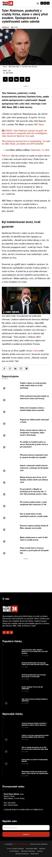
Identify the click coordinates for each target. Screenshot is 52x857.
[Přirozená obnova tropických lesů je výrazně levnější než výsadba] (10, 456)
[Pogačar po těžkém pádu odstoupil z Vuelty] (10, 421)
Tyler (21, 207)
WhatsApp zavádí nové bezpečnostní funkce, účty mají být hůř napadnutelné (35, 772)
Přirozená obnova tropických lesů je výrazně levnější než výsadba (34, 456)
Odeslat (26, 834)
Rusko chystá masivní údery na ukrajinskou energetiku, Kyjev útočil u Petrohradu (33, 432)
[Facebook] (41, 3)
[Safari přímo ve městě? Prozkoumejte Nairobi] (12, 761)
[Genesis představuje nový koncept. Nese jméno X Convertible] (12, 676)
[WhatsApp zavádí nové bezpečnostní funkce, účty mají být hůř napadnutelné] (12, 773)
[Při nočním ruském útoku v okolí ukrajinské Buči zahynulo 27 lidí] (10, 504)
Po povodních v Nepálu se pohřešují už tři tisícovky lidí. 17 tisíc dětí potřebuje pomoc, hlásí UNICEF (33, 492)
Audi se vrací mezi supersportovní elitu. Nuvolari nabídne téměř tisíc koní (35, 736)
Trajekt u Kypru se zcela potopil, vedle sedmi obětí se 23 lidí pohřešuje (33, 385)
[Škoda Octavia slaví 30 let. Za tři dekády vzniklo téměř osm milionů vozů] (10, 480)
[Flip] (27, 79)
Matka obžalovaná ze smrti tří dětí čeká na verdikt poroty (34, 538)
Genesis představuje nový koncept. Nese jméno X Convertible (34, 675)
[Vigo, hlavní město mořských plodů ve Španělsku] (12, 701)
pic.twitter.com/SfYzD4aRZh (30, 143)
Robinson (6, 155)
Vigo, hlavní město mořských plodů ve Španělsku (35, 700)
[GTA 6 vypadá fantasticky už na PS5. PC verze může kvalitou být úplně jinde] (12, 749)
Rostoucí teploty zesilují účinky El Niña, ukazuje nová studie (34, 526)
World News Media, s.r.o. (21, 844)
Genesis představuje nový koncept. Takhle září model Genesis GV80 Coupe (35, 663)
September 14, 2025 (40, 149)
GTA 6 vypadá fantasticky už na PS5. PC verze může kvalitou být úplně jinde (35, 748)
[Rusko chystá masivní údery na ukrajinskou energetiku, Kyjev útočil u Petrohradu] (10, 433)
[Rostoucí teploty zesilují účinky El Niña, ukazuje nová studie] (10, 527)
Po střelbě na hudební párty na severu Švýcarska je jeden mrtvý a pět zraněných (34, 444)
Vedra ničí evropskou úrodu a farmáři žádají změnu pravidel (32, 409)
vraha (35, 350)
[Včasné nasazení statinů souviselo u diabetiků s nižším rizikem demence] (12, 725)
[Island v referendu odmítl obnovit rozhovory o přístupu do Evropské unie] (10, 468)
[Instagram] (45, 3)
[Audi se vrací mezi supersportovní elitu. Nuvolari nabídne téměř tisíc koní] (12, 737)
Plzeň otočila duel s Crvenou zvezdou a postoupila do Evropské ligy (34, 550)
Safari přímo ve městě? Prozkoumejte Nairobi (35, 760)
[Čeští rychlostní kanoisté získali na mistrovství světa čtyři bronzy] (10, 398)
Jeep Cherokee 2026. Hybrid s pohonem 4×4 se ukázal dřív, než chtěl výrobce (35, 651)
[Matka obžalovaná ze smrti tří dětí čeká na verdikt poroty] (10, 539)
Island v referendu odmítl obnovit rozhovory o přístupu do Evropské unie (34, 467)
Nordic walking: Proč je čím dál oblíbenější (32, 688)
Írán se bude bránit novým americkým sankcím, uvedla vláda (34, 515)
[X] (48, 3)
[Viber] (22, 79)
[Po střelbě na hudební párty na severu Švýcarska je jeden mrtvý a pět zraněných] (10, 445)
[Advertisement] (26, 575)
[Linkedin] (16, 79)
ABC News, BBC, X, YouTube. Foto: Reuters (22, 66)
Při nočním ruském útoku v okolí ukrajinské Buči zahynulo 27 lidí (33, 503)
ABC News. (39, 124)
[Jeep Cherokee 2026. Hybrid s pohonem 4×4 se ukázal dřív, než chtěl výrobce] (12, 652)
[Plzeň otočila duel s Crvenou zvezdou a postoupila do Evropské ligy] (10, 551)
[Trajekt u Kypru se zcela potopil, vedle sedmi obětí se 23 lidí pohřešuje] (10, 386)
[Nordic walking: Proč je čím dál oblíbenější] (12, 689)
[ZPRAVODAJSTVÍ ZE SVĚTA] (7, 3)
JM (9, 71)
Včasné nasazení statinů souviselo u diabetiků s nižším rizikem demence (34, 724)
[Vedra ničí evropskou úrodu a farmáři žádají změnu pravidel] (10, 409)
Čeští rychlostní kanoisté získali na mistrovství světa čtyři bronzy (34, 397)
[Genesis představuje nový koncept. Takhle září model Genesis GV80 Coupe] (12, 664)
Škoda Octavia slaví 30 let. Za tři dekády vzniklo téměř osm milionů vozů (34, 479)
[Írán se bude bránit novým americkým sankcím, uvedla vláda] (10, 515)
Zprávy (5, 27)
